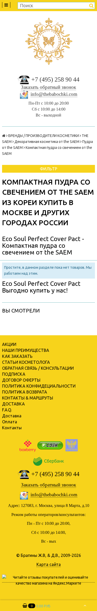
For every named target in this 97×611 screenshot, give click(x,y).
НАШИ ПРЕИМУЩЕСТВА (25, 350)
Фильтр (48, 168)
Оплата (9, 421)
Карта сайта (48, 564)
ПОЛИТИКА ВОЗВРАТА (24, 392)
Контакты (12, 427)
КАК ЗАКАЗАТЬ (17, 356)
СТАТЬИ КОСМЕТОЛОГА (26, 362)
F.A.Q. (7, 410)
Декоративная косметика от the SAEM (46, 142)
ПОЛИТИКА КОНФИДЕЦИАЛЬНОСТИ (39, 386)
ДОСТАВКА (13, 404)
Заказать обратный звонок (48, 87)
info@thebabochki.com (54, 94)
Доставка (11, 415)
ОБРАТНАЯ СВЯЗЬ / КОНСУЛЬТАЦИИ (38, 368)
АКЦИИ (9, 344)
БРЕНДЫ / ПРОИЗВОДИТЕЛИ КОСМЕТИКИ (43, 136)
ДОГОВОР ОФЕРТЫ (21, 380)
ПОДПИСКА (13, 374)
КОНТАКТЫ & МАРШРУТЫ (27, 398)
